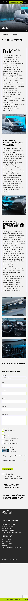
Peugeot (5, 34)
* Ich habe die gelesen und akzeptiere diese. (13, 476)
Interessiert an (6, 428)
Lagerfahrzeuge (24, 599)
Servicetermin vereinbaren (16, 2)
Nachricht (5, 414)
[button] (25, 378)
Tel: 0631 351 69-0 (7, 528)
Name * (4, 382)
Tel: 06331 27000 (7, 544)
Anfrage (3, 599)
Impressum (5, 559)
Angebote (17, 599)
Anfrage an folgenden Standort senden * (14, 457)
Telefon (4, 406)
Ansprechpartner (10, 599)
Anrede (4, 375)
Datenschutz (14, 559)
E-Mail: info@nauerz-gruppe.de (11, 532)
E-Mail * (4, 390)
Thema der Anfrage (7, 447)
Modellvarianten (14, 40)
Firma (3, 398)
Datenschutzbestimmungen (12, 476)
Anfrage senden (7, 469)
